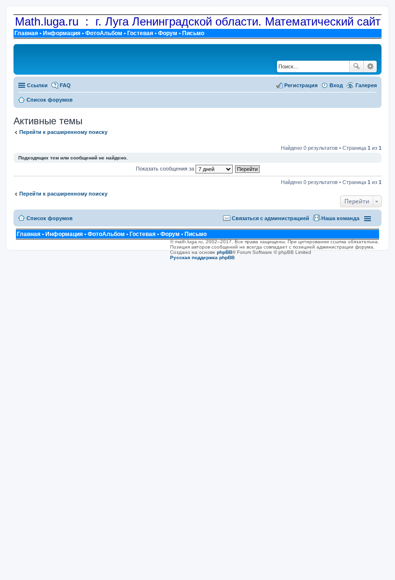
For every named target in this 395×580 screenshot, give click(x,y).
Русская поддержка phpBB (202, 257)
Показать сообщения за (166, 168)
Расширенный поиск (370, 66)
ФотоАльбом (103, 33)
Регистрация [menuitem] (300, 85)
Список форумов (49, 218)
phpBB (224, 252)
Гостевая (140, 33)
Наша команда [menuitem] (340, 218)
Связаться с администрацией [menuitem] (270, 218)
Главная (26, 33)
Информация (61, 33)
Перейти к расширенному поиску (63, 132)
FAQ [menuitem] (65, 85)
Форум (167, 33)
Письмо (193, 33)
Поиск (356, 66)
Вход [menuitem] (336, 85)
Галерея (366, 85)
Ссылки (37, 85)
